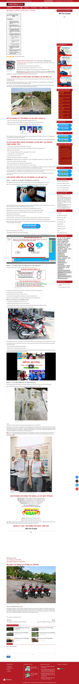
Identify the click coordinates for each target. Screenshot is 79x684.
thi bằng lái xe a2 (61, 253)
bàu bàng (68, 238)
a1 (9, 617)
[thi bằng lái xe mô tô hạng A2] (64, 60)
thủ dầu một (64, 258)
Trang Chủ (26, 7)
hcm (66, 242)
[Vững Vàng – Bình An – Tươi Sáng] (16, 4)
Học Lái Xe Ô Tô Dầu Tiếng (65, 162)
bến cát (59, 241)
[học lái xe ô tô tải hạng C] (64, 81)
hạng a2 (68, 244)
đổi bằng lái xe (60, 268)
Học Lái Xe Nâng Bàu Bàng (63, 187)
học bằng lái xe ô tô (61, 221)
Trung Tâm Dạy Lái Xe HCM (64, 287)
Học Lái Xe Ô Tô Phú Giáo (65, 164)
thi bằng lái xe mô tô (61, 228)
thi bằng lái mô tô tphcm (62, 251)
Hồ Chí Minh (25, 72)
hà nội (65, 244)
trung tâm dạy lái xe (61, 259)
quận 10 (59, 250)
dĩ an (59, 242)
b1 (62, 238)
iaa (67, 247)
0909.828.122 (28, 506)
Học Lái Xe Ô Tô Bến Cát (65, 153)
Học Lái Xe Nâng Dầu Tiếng (63, 183)
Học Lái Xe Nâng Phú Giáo (62, 181)
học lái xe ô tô (67, 245)
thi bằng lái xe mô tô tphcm (63, 256)
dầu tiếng (62, 242)
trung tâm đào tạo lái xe (62, 232)
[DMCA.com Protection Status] (60, 668)
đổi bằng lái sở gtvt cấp (62, 215)
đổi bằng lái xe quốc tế (62, 274)
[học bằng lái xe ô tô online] (64, 174)
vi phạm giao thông (61, 267)
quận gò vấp (64, 250)
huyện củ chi (60, 244)
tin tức (40, 7)
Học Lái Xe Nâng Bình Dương (63, 208)
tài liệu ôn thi (34, 7)
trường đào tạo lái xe (61, 265)
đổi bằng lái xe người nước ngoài (64, 270)
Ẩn (14, 16)
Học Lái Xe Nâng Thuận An (63, 189)
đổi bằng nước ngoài (61, 217)
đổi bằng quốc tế (60, 219)
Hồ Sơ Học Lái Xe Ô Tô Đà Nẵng (46, 627)
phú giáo (65, 248)
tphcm (11, 617)
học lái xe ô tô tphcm (61, 247)
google (20, 606)
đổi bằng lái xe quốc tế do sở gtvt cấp (64, 276)
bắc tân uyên (65, 239)
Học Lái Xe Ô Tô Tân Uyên (65, 154)
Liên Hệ (46, 7)
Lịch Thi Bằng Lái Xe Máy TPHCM (14, 559)
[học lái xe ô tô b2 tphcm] (64, 71)
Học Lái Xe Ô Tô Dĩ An (64, 149)
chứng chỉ (59, 213)
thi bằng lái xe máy (61, 226)
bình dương (60, 239)
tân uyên (68, 265)
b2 (64, 238)
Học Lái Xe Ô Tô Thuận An (65, 151)
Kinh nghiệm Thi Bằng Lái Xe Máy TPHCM (16, 561)
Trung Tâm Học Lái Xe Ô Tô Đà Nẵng (47, 632)
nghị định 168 (60, 224)
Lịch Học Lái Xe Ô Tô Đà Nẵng (45, 638)
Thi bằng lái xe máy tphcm (22, 62)
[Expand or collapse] (19, 15)
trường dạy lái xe (61, 264)
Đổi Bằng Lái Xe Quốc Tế (62, 205)
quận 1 (69, 248)
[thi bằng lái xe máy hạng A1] (64, 128)
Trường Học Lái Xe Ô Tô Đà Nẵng (21, 638)
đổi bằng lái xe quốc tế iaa (62, 278)
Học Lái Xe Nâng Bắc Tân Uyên (63, 185)
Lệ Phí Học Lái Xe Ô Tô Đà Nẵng (21, 632)
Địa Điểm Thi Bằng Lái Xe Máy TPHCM (25, 60)
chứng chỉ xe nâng (65, 241)
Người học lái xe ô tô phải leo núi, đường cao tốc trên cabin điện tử (64, 202)
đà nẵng (67, 267)
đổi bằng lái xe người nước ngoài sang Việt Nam (64, 272)
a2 (60, 238)
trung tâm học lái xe (17, 617)
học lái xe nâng (60, 245)
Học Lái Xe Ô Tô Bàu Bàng (65, 160)
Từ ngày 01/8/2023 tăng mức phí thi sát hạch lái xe (21, 628)
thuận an (59, 258)
